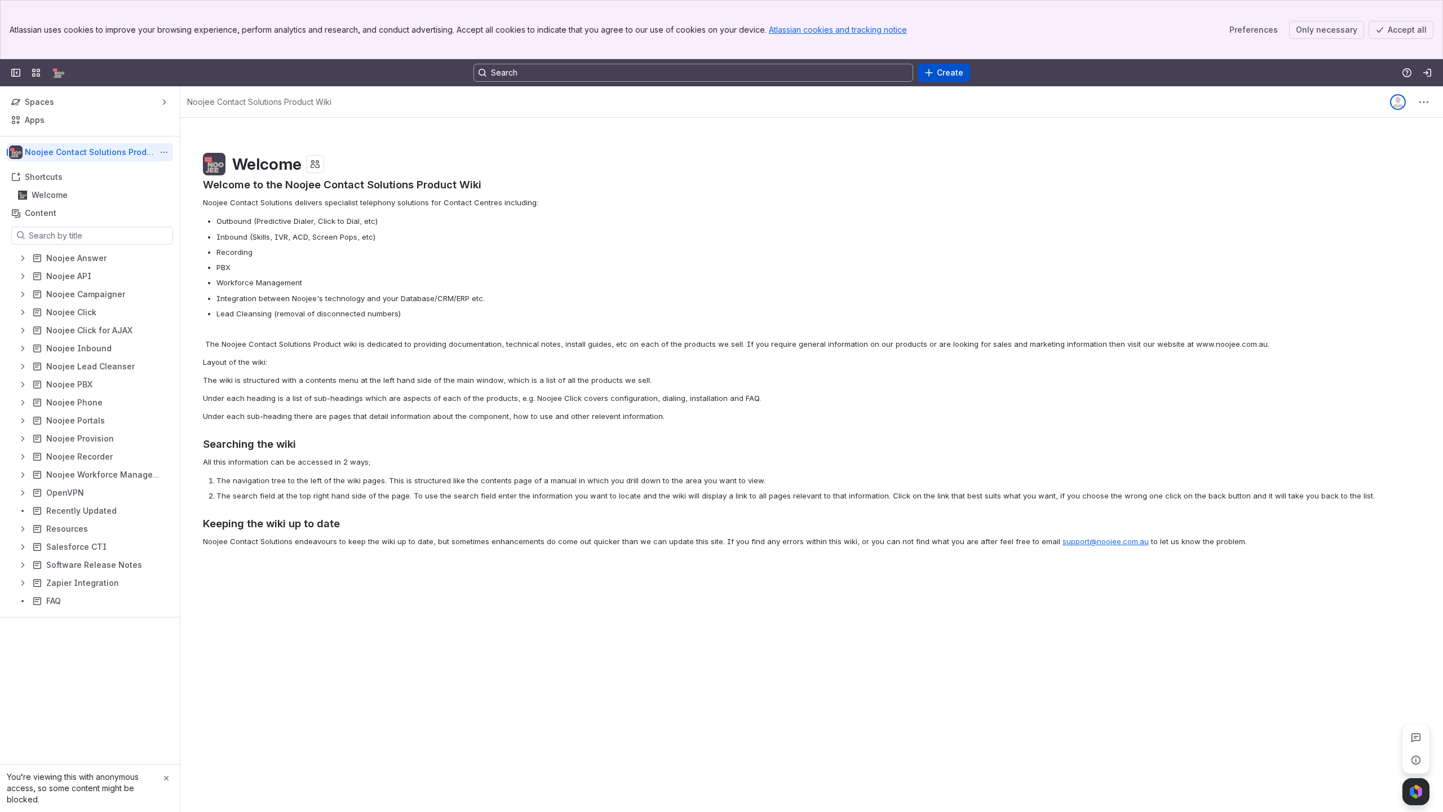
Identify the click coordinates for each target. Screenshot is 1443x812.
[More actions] (164, 152)
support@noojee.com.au (1106, 541)
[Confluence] (59, 73)
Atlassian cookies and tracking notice (838, 29)
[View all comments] (1416, 738)
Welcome (93, 195)
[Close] (166, 778)
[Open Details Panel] (1416, 760)
